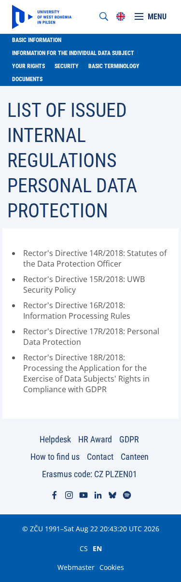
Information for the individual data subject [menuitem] (73, 53)
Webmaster (76, 567)
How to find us (55, 457)
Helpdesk (55, 439)
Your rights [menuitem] (28, 66)
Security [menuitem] (67, 66)
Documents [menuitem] (27, 79)
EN (97, 548)
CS (84, 548)
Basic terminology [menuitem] (113, 66)
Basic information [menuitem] (36, 40)
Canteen (135, 457)
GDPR (129, 439)
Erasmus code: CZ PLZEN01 (89, 474)
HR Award (95, 439)
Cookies (111, 567)
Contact (100, 457)
